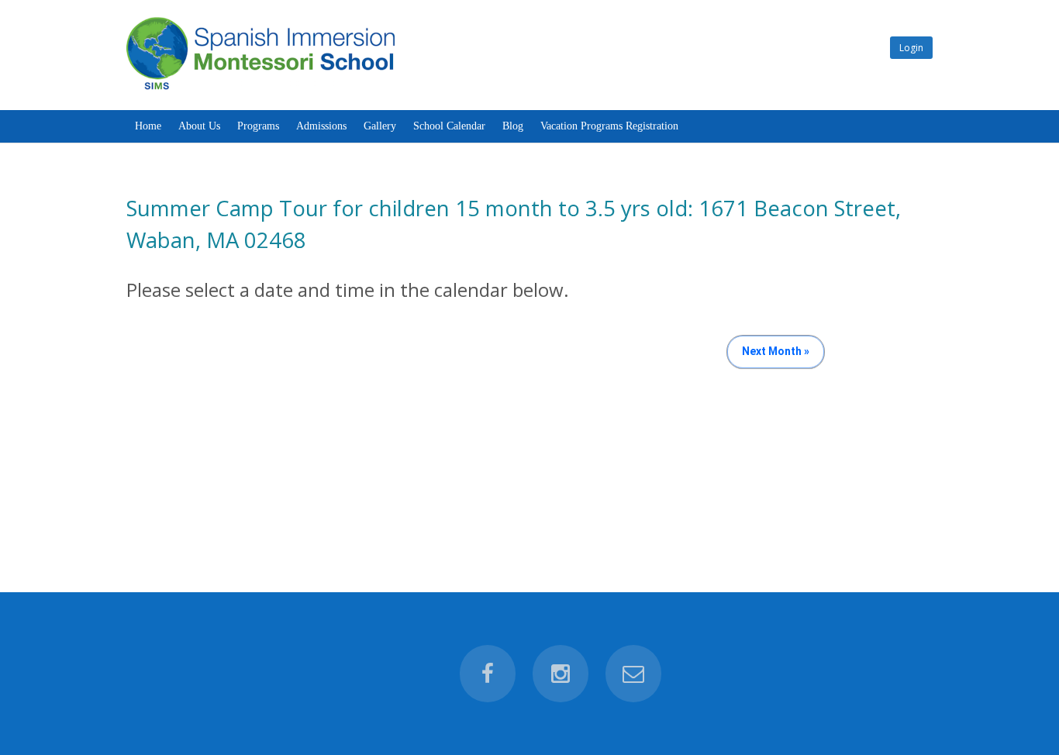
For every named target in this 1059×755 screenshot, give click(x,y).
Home (148, 126)
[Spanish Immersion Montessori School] (260, 89)
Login (911, 47)
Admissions (321, 126)
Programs (258, 126)
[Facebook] (488, 673)
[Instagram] (560, 673)
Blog (512, 126)
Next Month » (775, 351)
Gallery (380, 126)
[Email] (633, 673)
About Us (199, 126)
